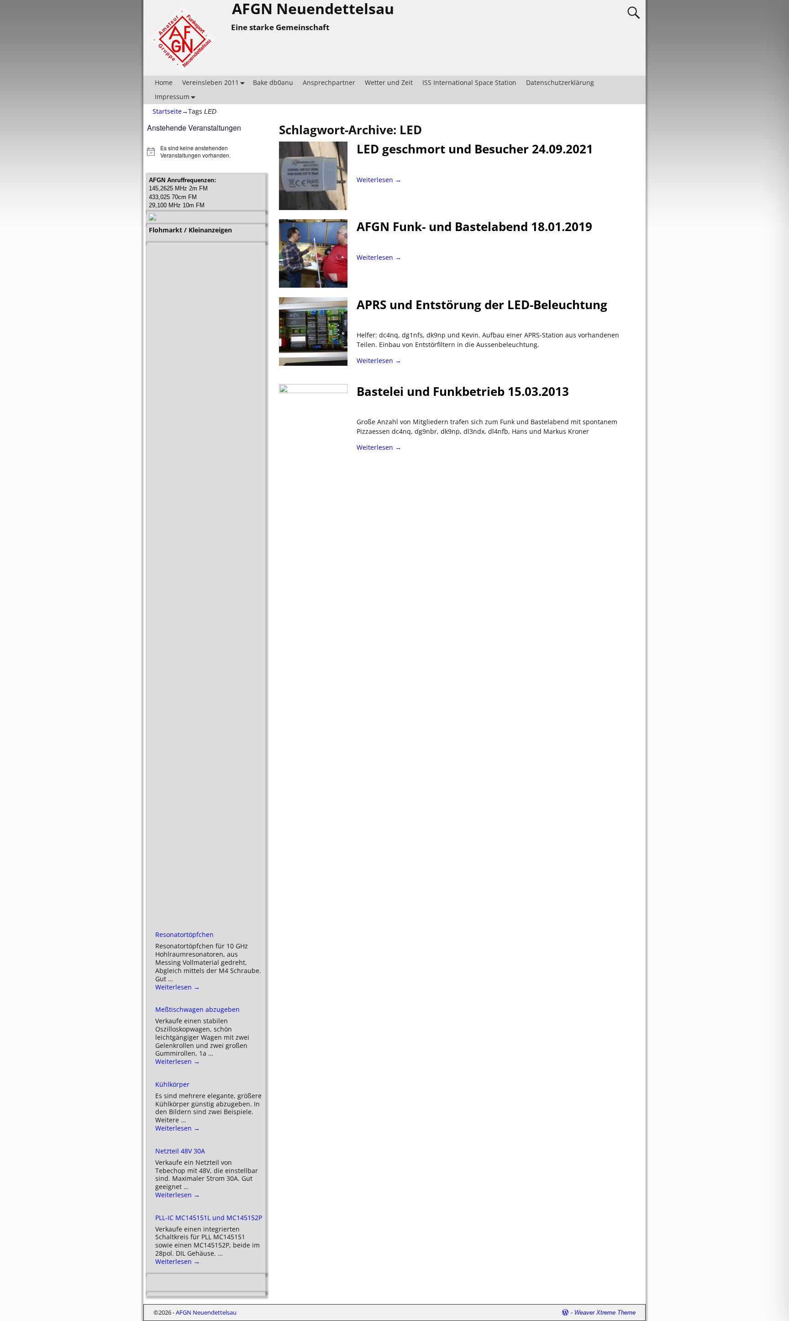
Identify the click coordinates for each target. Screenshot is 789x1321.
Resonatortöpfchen (184, 934)
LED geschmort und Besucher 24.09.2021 (475, 149)
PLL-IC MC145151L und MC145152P (208, 1217)
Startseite (167, 111)
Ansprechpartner (329, 82)
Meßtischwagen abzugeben (197, 1009)
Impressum (172, 96)
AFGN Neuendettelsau (206, 1312)
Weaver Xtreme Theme (605, 1312)
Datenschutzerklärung (560, 82)
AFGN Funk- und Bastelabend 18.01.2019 (474, 226)
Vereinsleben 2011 (210, 82)
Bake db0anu (273, 82)
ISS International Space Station (469, 82)
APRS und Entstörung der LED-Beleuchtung (482, 304)
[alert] (206, 151)
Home (164, 82)
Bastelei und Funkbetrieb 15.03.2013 (463, 391)
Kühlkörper (172, 1084)
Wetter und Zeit (389, 82)
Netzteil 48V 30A (180, 1151)
